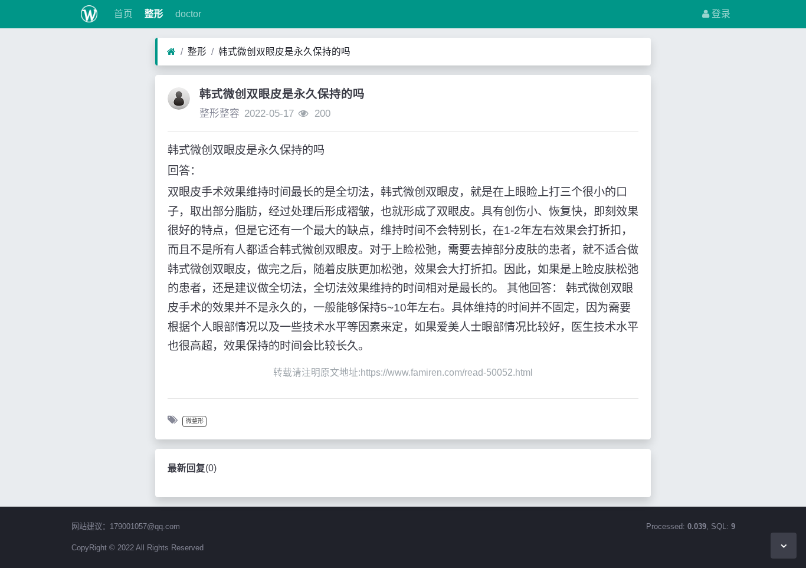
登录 (719, 14)
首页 (122, 14)
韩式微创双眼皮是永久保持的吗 (284, 52)
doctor (187, 14)
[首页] (171, 52)
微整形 (195, 421)
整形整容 (219, 113)
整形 (152, 14)
